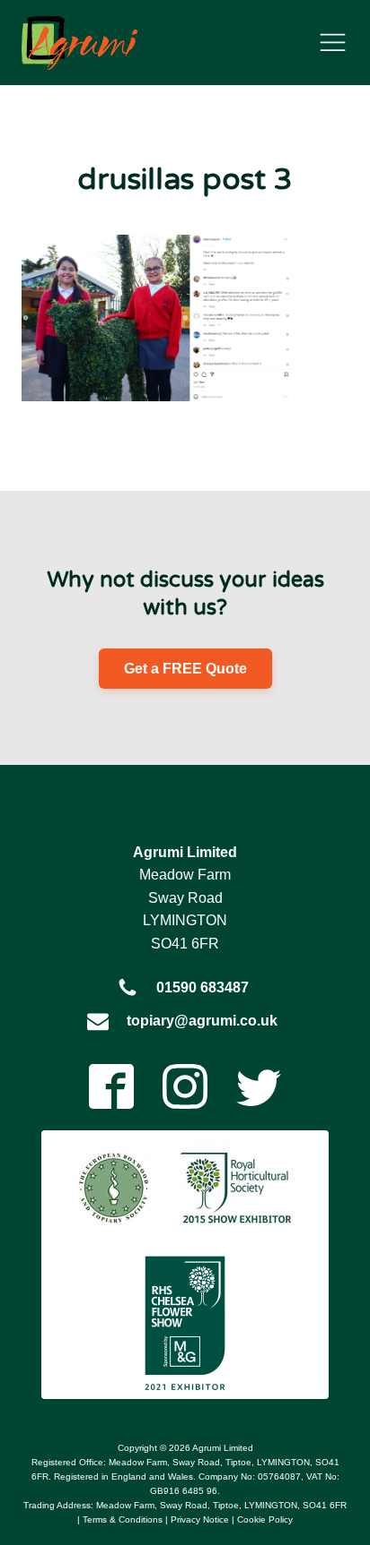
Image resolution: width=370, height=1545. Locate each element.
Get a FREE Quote (185, 668)
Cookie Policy (265, 1519)
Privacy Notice (200, 1519)
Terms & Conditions (123, 1519)
